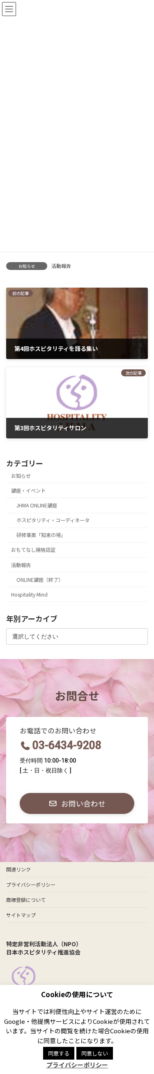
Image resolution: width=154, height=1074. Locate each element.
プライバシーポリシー (30, 884)
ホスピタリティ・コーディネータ (53, 520)
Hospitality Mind (29, 594)
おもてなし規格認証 (33, 549)
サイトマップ (21, 914)
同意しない (94, 1053)
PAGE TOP (142, 1034)
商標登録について (26, 899)
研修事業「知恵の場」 (41, 535)
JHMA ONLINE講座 (36, 505)
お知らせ (21, 475)
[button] (77, 803)
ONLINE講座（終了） (39, 579)
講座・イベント (28, 490)
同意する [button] (58, 1053)
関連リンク (18, 869)
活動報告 (61, 265)
